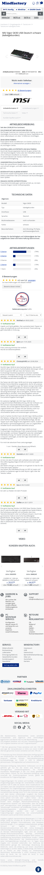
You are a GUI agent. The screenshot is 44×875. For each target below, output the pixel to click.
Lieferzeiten (6, 652)
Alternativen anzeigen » (22, 83)
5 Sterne (3, 251)
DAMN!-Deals (35, 9)
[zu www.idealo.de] (40, 681)
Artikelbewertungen (29, 108)
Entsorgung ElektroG (9, 655)
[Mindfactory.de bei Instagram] (14, 727)
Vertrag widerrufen (10, 665)
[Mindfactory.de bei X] (29, 727)
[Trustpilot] (29, 681)
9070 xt (16, 18)
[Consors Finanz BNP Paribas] (22, 700)
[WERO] (22, 704)
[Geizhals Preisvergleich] (5, 681)
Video (24, 113)
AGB (25, 650)
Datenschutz (28, 652)
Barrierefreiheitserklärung (33, 655)
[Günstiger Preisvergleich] (17, 681)
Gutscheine (28, 659)
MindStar (21, 9)
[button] (3, 14)
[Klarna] (22, 693)
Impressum (28, 648)
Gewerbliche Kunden (9, 657)
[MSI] (22, 100)
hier (35, 862)
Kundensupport (8, 659)
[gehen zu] (0, 241)
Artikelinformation (9, 108)
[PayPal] (36, 693)
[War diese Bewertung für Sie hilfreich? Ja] (19, 337)
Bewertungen (24, 90)
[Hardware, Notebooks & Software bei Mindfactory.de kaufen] (14, 3)
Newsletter (6, 661)
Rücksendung (7, 650)
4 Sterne (3, 256)
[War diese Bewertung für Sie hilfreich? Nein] (25, 337)
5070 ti (27, 18)
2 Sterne (3, 264)
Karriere (27, 661)
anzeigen (32, 280)
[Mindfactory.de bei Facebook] (19, 727)
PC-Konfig (9, 9)
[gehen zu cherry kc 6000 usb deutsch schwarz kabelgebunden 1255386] (31, 567)
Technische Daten (9, 113)
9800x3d (6, 18)
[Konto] (37, 3)
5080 (36, 18)
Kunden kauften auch (11, 118)
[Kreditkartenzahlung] (36, 700)
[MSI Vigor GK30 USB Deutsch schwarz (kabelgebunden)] (22, 54)
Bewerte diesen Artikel (12, 286)
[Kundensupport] (33, 3)
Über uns (27, 657)
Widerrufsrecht (7, 648)
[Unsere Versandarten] (22, 716)
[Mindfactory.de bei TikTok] (24, 727)
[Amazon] (8, 693)
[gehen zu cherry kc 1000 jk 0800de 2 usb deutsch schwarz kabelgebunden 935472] (11, 567)
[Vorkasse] (8, 700)
